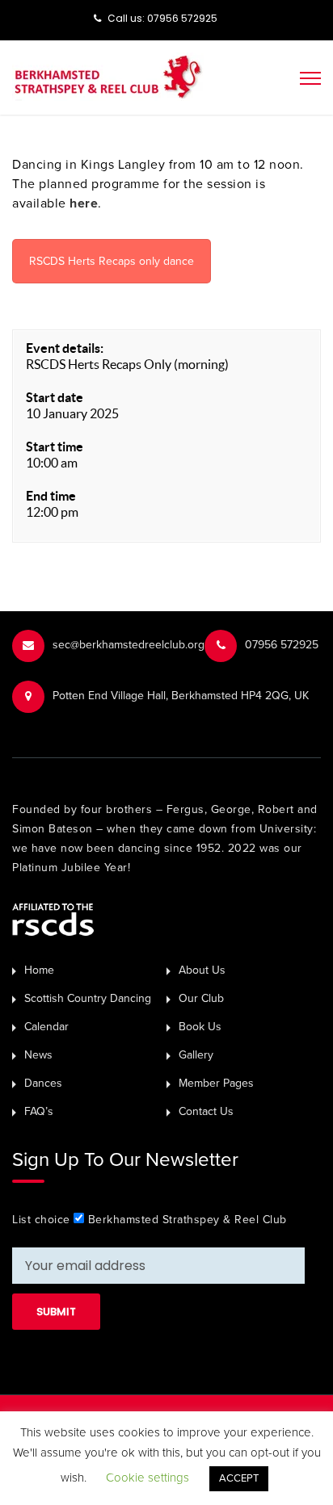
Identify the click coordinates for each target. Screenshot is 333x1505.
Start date (54, 397)
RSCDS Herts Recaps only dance (111, 261)
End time (51, 495)
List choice (41, 1219)
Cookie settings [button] (147, 1477)
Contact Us (206, 1111)
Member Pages (216, 1083)
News (38, 1055)
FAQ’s (38, 1111)
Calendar (46, 1026)
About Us (202, 970)
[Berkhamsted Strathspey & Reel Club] (108, 76)
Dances (43, 1083)
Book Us (200, 1026)
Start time (54, 446)
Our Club (201, 998)
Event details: (64, 348)
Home (39, 970)
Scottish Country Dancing (87, 998)
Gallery (196, 1055)
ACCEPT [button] (239, 1478)
